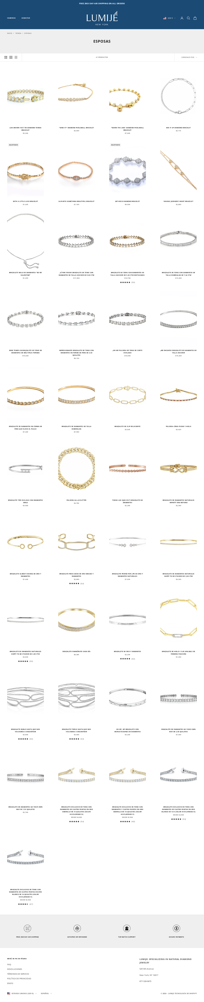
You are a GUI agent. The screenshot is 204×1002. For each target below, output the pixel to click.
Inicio (9, 33)
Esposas (28, 33)
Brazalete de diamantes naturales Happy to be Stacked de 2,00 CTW (178, 575)
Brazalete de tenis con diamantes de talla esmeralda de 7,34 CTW (178, 274)
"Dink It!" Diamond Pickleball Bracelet (76, 128)
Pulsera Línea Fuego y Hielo (178, 426)
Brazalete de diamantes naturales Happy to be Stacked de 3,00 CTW (25, 652)
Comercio (11, 18)
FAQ (9, 964)
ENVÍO (10, 983)
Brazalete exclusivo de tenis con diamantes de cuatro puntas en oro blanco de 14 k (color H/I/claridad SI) (178, 809)
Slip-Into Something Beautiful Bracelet (77, 201)
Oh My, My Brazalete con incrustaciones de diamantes (127, 730)
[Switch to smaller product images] (11, 57)
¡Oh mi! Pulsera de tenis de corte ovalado (127, 351)
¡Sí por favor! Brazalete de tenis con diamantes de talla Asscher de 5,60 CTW (76, 274)
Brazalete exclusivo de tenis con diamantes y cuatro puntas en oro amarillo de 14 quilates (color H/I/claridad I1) (127, 810)
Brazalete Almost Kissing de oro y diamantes (25, 575)
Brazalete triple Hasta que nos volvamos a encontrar (76, 730)
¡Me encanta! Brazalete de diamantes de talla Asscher (178, 351)
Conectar (26, 18)
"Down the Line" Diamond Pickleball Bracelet (127, 129)
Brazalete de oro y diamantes (127, 651)
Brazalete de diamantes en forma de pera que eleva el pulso (25, 427)
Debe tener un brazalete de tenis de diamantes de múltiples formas (25, 351)
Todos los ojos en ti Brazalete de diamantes (127, 501)
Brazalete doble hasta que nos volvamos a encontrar (25, 730)
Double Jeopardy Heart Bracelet (178, 201)
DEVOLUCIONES (14, 969)
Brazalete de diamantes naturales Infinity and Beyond (178, 501)
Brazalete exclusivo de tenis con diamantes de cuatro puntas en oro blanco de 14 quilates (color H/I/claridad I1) (25, 893)
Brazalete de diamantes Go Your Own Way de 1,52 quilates (26, 808)
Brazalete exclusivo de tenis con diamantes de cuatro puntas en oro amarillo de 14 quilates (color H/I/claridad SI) (76, 810)
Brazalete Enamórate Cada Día (76, 651)
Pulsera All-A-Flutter (76, 500)
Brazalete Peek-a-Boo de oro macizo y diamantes (76, 575)
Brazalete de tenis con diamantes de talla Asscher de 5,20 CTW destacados (127, 274)
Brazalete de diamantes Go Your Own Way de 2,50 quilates (178, 730)
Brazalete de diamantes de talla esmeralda (76, 427)
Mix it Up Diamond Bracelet (178, 128)
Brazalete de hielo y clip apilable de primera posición (178, 652)
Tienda (18, 33)
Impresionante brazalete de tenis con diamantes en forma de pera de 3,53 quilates (76, 352)
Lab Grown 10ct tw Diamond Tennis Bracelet (25, 129)
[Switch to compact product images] (16, 57)
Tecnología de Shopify (186, 993)
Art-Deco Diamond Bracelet (127, 201)
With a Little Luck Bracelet (25, 201)
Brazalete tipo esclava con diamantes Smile (25, 501)
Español (45, 993)
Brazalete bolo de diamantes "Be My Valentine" (25, 274)
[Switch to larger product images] (5, 57)
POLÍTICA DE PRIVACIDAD (19, 978)
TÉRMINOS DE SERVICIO (18, 974)
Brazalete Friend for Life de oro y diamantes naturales (127, 575)
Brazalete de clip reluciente (128, 426)
